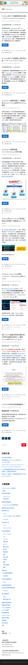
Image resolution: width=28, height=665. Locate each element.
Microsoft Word (7, 528)
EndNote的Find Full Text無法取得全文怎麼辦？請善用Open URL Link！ (14, 221)
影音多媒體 (6, 564)
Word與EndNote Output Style (12, 327)
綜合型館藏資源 (6, 531)
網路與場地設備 (6, 605)
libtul (19, 21)
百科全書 (5, 557)
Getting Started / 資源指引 (9, 488)
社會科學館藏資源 (6, 579)
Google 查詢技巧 (6, 607)
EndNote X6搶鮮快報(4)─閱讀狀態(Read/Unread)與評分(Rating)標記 (14, 103)
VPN (13, 254)
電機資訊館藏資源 (6, 602)
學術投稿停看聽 (6, 493)
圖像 (4, 562)
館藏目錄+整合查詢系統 (8, 508)
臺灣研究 (4, 570)
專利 (4, 554)
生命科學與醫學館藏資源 (8, 587)
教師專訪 (4, 620)
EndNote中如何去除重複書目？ (13, 404)
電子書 (5, 549)
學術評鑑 (5, 541)
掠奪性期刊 (6, 499)
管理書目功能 (8, 143)
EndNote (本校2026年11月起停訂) (12, 516)
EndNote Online (7, 170)
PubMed (5, 590)
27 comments (7, 213)
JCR (4, 536)
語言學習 (5, 576)
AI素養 (3, 491)
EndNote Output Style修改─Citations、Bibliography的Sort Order (13, 276)
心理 (4, 582)
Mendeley (5, 519)
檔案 (4, 567)
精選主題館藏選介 (6, 502)
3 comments (7, 268)
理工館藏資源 (5, 594)
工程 (4, 596)
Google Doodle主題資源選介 (11, 505)
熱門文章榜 (5, 623)
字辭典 (5, 559)
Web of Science (7, 534)
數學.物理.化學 (7, 599)
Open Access (6, 496)
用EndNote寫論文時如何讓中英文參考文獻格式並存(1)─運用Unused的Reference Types (13, 337)
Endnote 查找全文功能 (10, 229)
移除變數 (18, 362)
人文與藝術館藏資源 (7, 573)
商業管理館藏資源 (6, 585)
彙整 (3, 631)
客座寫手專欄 (5, 618)
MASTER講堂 (5, 610)
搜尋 (24, 445)
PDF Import (14, 28)
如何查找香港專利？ (7, 457)
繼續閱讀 (5, 45)
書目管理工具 (7, 50)
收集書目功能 (8, 52)
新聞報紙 (5, 552)
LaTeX (4, 525)
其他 (3, 625)
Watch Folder (8, 72)
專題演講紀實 (5, 612)
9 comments (7, 329)
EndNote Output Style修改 (10, 288)
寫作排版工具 (5, 522)
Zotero (5, 513)
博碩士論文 (6, 547)
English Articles (6, 615)
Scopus (5, 539)
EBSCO (5, 544)
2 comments (7, 398)
